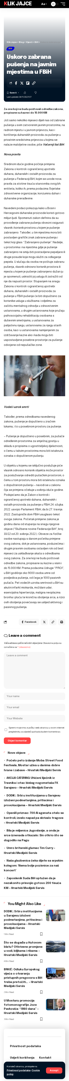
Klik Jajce (18, 4)
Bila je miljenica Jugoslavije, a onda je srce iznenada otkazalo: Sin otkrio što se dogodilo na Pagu (33, 835)
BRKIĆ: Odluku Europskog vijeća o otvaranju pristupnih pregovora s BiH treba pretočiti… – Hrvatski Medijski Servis (23, 978)
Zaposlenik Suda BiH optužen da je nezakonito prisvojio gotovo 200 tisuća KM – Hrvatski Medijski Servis (32, 883)
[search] (36, 4)
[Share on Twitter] (22, 83)
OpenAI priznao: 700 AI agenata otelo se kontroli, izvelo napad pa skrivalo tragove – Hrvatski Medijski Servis (34, 818)
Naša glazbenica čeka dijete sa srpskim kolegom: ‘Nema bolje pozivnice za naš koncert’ (33, 865)
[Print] (61, 622)
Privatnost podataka (18, 1070)
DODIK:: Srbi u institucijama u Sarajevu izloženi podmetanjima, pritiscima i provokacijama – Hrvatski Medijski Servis (32, 800)
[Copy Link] (33, 83)
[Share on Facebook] (16, 83)
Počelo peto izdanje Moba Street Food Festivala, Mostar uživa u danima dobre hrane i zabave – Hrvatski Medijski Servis (33, 765)
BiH (10, 48)
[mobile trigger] (62, 4)
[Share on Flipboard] (27, 83)
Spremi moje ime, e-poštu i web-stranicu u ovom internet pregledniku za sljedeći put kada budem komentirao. (36, 729)
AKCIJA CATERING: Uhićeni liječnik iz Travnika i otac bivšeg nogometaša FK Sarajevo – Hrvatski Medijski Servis (31, 783)
